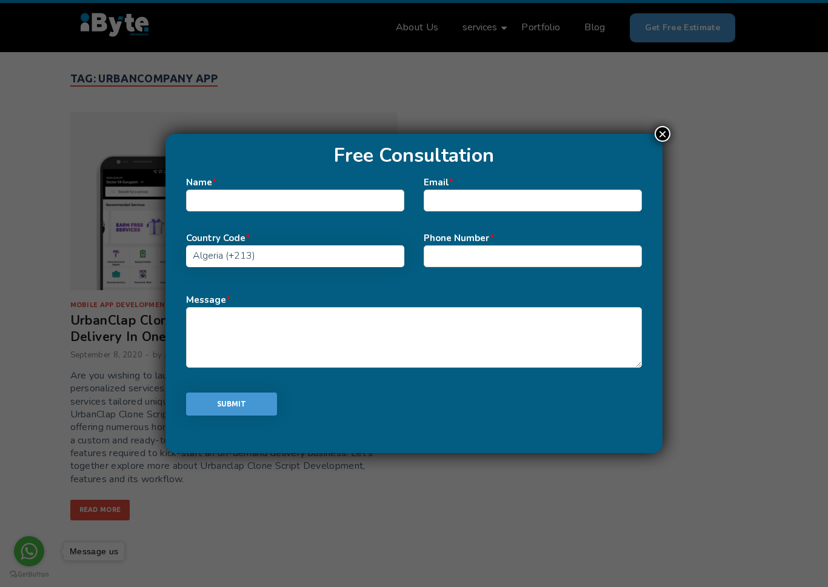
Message (208, 300)
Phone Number (459, 238)
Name (201, 182)
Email (438, 182)
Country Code (218, 238)
